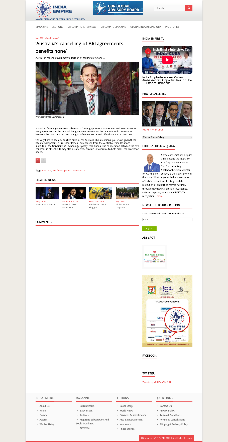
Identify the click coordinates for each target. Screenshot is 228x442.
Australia (46, 170)
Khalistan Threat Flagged (98, 206)
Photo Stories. (127, 428)
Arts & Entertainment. (131, 419)
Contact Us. (165, 405)
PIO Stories (172, 27)
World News (52, 38)
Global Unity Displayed (122, 206)
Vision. (42, 410)
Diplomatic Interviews (81, 27)
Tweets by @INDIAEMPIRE (156, 382)
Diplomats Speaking (113, 27)
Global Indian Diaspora (145, 27)
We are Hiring (46, 424)
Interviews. (125, 424)
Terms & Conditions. (170, 415)
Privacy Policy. (167, 410)
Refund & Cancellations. (172, 419)
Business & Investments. (132, 415)
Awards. (43, 419)
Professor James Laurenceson (69, 170)
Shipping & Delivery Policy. (173, 424)
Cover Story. (126, 405)
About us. (44, 405)
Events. (43, 415)
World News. (126, 410)
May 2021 (40, 38)
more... (160, 196)
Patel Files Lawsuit (46, 204)
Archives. (84, 415)
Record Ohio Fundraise (69, 206)
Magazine (42, 27)
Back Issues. (86, 410)
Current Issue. (86, 405)
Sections (57, 27)
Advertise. (84, 427)
